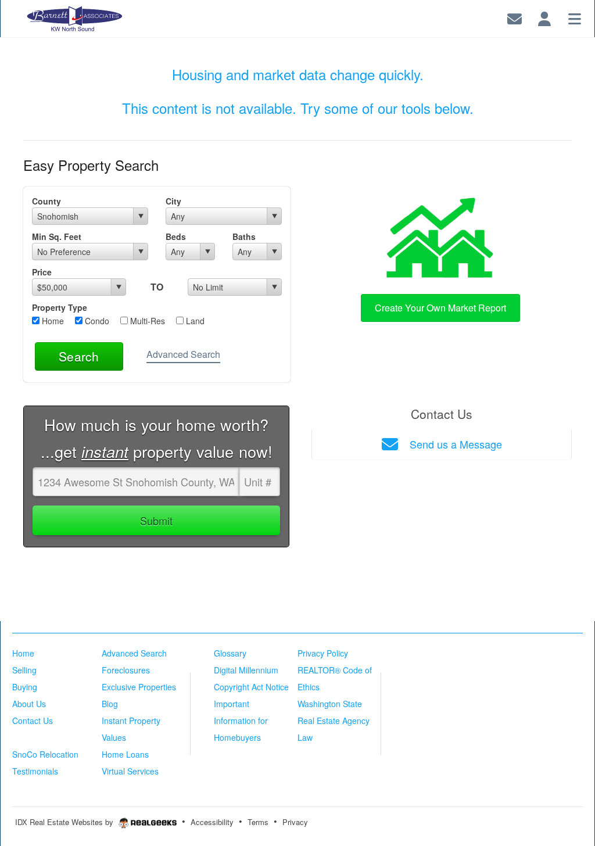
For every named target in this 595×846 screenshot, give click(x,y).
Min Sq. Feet (56, 236)
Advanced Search (183, 354)
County (46, 201)
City (173, 201)
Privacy (295, 821)
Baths (244, 236)
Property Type (59, 307)
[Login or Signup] (544, 17)
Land (194, 321)
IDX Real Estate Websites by (65, 821)
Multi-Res (146, 321)
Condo (96, 321)
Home (52, 321)
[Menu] (574, 17)
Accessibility (212, 821)
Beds (176, 236)
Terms (258, 821)
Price (42, 272)
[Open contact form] (514, 17)
